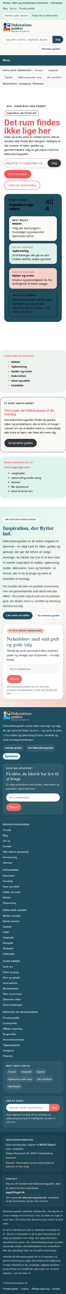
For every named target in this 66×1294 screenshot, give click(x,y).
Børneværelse (10, 988)
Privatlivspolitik (27, 8)
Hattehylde (9, 953)
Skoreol (39, 70)
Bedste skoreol (11, 921)
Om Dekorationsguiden (40, 748)
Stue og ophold (11, 977)
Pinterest (38, 83)
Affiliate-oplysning (12, 1028)
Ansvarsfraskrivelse (13, 1039)
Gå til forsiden (17, 174)
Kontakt (7, 846)
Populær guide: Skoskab (16, 15)
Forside (7, 830)
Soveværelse (10, 983)
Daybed (8, 77)
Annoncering (10, 857)
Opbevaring (20, 251)
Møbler (17, 223)
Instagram (25, 83)
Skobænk (8, 948)
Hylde (6, 932)
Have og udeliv (20, 380)
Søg (57, 39)
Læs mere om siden (17, 615)
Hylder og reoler (23, 275)
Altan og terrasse (12, 994)
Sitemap (7, 862)
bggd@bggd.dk (15, 1192)
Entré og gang (11, 972)
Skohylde (8, 943)
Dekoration (18, 376)
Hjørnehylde (14, 1086)
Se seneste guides (20, 443)
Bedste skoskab (11, 915)
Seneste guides (51, 48)
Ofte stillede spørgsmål (16, 851)
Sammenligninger (12, 1004)
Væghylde (53, 70)
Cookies (25, 1288)
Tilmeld (14, 679)
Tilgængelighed (11, 1045)
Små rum (8, 966)
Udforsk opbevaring (22, 185)
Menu (6, 60)
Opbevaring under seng (29, 77)
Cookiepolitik (10, 1023)
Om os (13, 8)
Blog (5, 8)
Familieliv (17, 385)
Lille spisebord (54, 77)
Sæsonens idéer (12, 999)
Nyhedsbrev (10, 83)
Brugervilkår (9, 1034)
